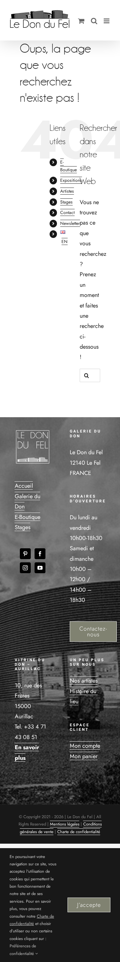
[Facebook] (40, 553)
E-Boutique (27, 517)
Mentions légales (64, 824)
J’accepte (89, 905)
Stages (66, 202)
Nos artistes (84, 681)
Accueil (24, 486)
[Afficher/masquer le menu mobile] (107, 21)
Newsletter (70, 223)
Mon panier (84, 756)
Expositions (71, 180)
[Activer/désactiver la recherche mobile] (94, 21)
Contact (67, 212)
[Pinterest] (25, 553)
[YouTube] (40, 567)
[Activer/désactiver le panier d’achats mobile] (81, 21)
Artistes (67, 191)
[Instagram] (25, 567)
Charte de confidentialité (78, 832)
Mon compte (85, 746)
